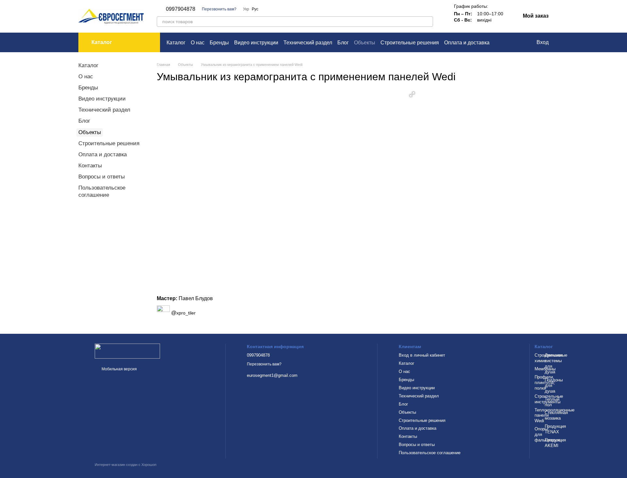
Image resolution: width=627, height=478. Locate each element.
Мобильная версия (119, 369)
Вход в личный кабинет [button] (422, 355)
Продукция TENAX (555, 429)
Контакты (90, 165)
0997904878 (180, 9)
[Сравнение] (504, 42)
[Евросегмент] (127, 350)
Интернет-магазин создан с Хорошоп (125, 465)
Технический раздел (307, 42)
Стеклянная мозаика (556, 415)
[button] (412, 94)
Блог (343, 42)
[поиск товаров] (428, 21)
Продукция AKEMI (555, 443)
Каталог (176, 42)
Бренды (219, 42)
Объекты (364, 42)
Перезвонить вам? (219, 9)
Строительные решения (409, 42)
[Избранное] (517, 42)
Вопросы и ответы (101, 177)
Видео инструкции (256, 42)
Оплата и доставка (467, 42)
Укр (246, 9)
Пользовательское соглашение (429, 452)
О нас (197, 42)
